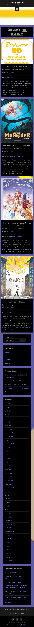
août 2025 (7, 447)
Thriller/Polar (20, 156)
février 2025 (8, 469)
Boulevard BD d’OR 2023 (17, 66)
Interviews (8, 359)
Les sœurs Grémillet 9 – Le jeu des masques (17, 388)
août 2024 (7, 491)
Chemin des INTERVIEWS (17, 613)
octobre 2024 (8, 484)
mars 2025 (8, 466)
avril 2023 (7, 550)
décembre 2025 (9, 433)
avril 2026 (7, 418)
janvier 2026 (8, 429)
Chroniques (7, 156)
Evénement (13, 77)
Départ (22, 340)
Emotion (12, 312)
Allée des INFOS (24, 609)
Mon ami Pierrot (9, 392)
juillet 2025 (8, 451)
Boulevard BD (17, 2)
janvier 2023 (8, 561)
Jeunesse (19, 236)
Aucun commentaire (9, 72)
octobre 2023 (8, 528)
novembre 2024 (9, 480)
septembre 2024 (9, 488)
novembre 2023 (9, 524)
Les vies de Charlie (17, 302)
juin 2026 (7, 411)
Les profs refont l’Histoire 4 (16, 572)
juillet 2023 (8, 539)
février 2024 (8, 513)
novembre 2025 (9, 436)
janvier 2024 (8, 517)
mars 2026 (8, 422)
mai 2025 (7, 458)
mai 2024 (7, 502)
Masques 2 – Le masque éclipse (17, 145)
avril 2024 (7, 506)
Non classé (8, 363)
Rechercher (8, 337)
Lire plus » (20, 95)
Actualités (6, 77)
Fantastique (13, 156)
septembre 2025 (9, 444)
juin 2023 (7, 542)
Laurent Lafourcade (19, 69)
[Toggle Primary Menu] (17, 9)
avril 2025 (7, 462)
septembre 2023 (9, 531)
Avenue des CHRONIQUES (12, 609)
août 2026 (7, 403)
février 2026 (8, 425)
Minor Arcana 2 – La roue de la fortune (15, 384)
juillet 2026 (8, 407)
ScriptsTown (24, 624)
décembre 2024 (9, 477)
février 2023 (8, 557)
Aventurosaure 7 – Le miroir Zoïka (14, 381)
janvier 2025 (8, 473)
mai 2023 (7, 546)
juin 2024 (7, 498)
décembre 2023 (9, 520)
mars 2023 (8, 553)
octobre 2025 (8, 440)
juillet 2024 (8, 495)
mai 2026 (7, 414)
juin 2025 (7, 455)
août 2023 (7, 535)
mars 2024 (8, 509)
